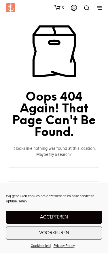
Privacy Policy (64, 246)
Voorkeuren (54, 233)
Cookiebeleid (41, 246)
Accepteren (54, 217)
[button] (59, 7)
